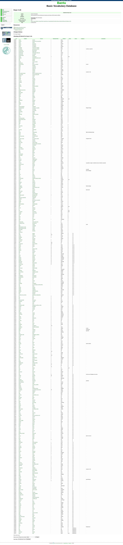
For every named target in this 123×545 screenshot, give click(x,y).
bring (20, 65)
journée (33, 364)
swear (20, 200)
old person (20, 467)
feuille (33, 252)
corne (33, 502)
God (19, 274)
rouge (33, 484)
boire (33, 95)
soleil (33, 355)
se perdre (34, 109)
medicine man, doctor (22, 294)
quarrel (20, 160)
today (20, 488)
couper (33, 83)
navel (20, 338)
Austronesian (63, 0)
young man (21, 243)
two (19, 210)
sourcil (33, 457)
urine (20, 428)
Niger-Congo (33, 21)
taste (19, 205)
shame (20, 515)
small (20, 303)
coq (33, 343)
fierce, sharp (21, 489)
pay (19, 150)
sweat (20, 356)
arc (33, 449)
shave (20, 183)
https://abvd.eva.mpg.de (55, 0)
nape (20, 508)
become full (21, 54)
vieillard (33, 467)
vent (33, 478)
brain (20, 384)
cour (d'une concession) (36, 389)
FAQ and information (5, 11)
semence (34, 255)
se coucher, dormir (35, 138)
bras (33, 444)
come (20, 77)
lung (19, 412)
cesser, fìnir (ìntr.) (35, 221)
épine (33, 424)
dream (20, 93)
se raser (33, 183)
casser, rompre (35, 61)
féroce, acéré (34, 489)
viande (33, 280)
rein (33, 328)
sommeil (33, 517)
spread (20, 192)
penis (20, 342)
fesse (33, 387)
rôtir (33, 168)
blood (20, 383)
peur (33, 297)
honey (20, 278)
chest (20, 497)
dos (33, 310)
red (19, 484)
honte (33, 515)
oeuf (33, 393)
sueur (33, 356)
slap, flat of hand (21, 516)
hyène (33, 405)
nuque (33, 508)
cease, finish (21, 221)
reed (19, 416)
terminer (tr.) (34, 223)
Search (3, 19)
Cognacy (82, 38)
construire (34, 66)
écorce (33, 448)
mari (33, 237)
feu (33, 366)
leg (19, 332)
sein (33, 385)
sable (33, 347)
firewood (20, 262)
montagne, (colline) (35, 334)
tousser (33, 78)
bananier (34, 380)
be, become (21, 50)
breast (20, 385)
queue (33, 526)
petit (33, 303)
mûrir (33, 166)
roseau (33, 416)
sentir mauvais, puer (35, 187)
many (20, 443)
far (19, 296)
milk (19, 439)
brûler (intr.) (34, 51)
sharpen (20, 182)
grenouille (34, 402)
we (19, 215)
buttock (20, 387)
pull (19, 156)
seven (20, 179)
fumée (33, 485)
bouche (33, 335)
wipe (19, 219)
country (20, 320)
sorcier (33, 241)
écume (33, 401)
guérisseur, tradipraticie (36, 294)
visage (33, 458)
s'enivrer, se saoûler (35, 107)
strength (20, 519)
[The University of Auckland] (6, 29)
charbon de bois (35, 388)
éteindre (33, 100)
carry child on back (22, 73)
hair (19, 251)
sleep (20, 517)
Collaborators (4, 12)
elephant (20, 270)
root (19, 344)
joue (33, 316)
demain (33, 371)
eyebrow (20, 457)
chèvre (33, 273)
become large (21, 55)
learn (20, 134)
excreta (20, 394)
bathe (20, 46)
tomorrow (20, 371)
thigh (19, 475)
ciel (33, 370)
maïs (33, 414)
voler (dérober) (35, 193)
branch (20, 451)
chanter (33, 184)
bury (19, 69)
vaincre (33, 147)
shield (20, 238)
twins (20, 292)
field (19, 525)
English (25, 38)
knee (19, 406)
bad (19, 365)
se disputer (34, 160)
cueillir (33, 228)
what (19, 216)
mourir (33, 87)
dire (33, 171)
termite (20, 257)
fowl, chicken (21, 271)
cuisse (33, 475)
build (19, 66)
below (20, 56)
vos (33, 220)
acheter (33, 70)
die (19, 87)
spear (20, 417)
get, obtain (20, 111)
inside (20, 325)
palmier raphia (34, 362)
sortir (33, 118)
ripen (20, 166)
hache (33, 374)
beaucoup (34, 443)
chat (33, 315)
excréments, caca (35, 394)
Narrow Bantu (59, 21)
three (20, 533)
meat (19, 280)
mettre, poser (34, 159)
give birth (20, 114)
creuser (33, 88)
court (33, 302)
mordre (33, 59)
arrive (20, 42)
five (19, 373)
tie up (20, 207)
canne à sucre (34, 353)
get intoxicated (21, 107)
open (20, 146)
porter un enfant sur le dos (37, 73)
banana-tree (21, 380)
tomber (33, 101)
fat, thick (20, 397)
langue (33, 260)
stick (19, 474)
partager (33, 91)
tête (33, 403)
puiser (33, 92)
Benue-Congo (48, 21)
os (32, 247)
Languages (4, 17)
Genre (76, 38)
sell (19, 175)
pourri (33, 169)
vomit (20, 214)
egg (19, 393)
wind (19, 478)
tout (33, 528)
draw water (21, 92)
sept (33, 179)
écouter (33, 139)
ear (19, 392)
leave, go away (21, 136)
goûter (33, 205)
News (3, 15)
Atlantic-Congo (38, 21)
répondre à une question (36, 41)
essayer (33, 209)
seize (20, 174)
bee (19, 233)
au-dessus (34, 211)
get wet (20, 110)
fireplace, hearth (21, 433)
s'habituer (34, 106)
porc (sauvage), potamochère (37, 284)
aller (33, 115)
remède (33, 301)
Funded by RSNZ (6, 44)
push (19, 157)
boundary (20, 493)
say (19, 171)
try (19, 209)
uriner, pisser (34, 212)
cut (19, 83)
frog (19, 402)
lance (33, 417)
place (20, 469)
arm (19, 444)
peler (33, 151)
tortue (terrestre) (35, 291)
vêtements (34, 479)
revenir (33, 165)
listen (20, 139)
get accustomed (21, 106)
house (20, 503)
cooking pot (21, 498)
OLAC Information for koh (19, 28)
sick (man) (20, 239)
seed (19, 255)
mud (19, 337)
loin (33, 296)
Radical (64, 38)
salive (33, 420)
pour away (20, 155)
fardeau (33, 494)
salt (19, 346)
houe (33, 461)
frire (33, 105)
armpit (20, 375)
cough (20, 78)
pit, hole (20, 415)
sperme (33, 419)
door (19, 456)
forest (20, 501)
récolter (33, 161)
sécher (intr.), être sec (36, 52)
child (19, 234)
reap (19, 161)
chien (33, 269)
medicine (20, 301)
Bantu (70, 0)
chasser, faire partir (35, 74)
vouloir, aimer (34, 142)
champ (33, 525)
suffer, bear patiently (22, 197)
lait (32, 439)
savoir (33, 133)
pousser (33, 157)
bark (19, 448)
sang (33, 383)
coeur (33, 323)
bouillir (33, 60)
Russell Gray (61, 543)
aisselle (33, 375)
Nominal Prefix (55, 38)
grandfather (21, 275)
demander (34, 43)
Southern (55, 21)
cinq (33, 373)
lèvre (33, 466)
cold (19, 319)
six (19, 348)
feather (20, 250)
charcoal (20, 388)
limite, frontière (35, 493)
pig (19, 284)
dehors (33, 483)
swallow (20, 198)
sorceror (20, 241)
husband (20, 237)
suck (19, 196)
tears (19, 256)
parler (33, 188)
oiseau (33, 266)
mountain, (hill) (21, 334)
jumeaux (33, 292)
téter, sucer (34, 196)
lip (19, 466)
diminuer (33, 89)
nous (33, 215)
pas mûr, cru (34, 476)
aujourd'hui (34, 488)
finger (20, 361)
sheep (20, 287)
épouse (33, 242)
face (19, 458)
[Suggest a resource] (18, 29)
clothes (20, 479)
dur (33, 530)
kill (19, 130)
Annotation (103, 38)
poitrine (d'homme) (35, 497)
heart (20, 323)
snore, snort (21, 264)
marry (20, 143)
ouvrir (33, 146)
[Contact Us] (53, 543)
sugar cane (21, 353)
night (19, 339)
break (20, 61)
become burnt (21, 51)
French (41, 38)
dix (32, 206)
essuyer (33, 219)
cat (19, 315)
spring (20, 421)
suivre (33, 102)
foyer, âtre (34, 433)
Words (3, 18)
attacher (33, 207)
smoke (20, 485)
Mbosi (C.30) (69, 21)
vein (19, 360)
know (20, 133)
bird (19, 266)
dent (33, 425)
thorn (20, 424)
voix (33, 429)
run (19, 170)
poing (33, 434)
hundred (20, 324)
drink (19, 95)
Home (3, 9)
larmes (33, 256)
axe (19, 374)
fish (19, 293)
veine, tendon (34, 360)
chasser (33, 127)
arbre (33, 426)
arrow (20, 376)
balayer (33, 201)
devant (33, 531)
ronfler (33, 264)
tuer (33, 130)
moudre (33, 120)
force (33, 519)
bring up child (21, 64)
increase (20, 129)
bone (20, 247)
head (20, 403)
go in (19, 116)
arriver (33, 42)
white (20, 521)
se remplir (34, 54)
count (20, 79)
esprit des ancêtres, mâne (36, 305)
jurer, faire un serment (36, 200)
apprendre (34, 134)
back (19, 310)
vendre (33, 175)
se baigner (34, 46)
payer (33, 150)
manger (33, 97)
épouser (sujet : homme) (36, 143)
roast (19, 168)
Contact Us (4, 14)
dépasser (34, 148)
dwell (20, 96)
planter (33, 152)
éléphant (33, 270)
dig (19, 88)
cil (32, 499)
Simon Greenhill (56, 543)
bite (19, 59)
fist (19, 434)
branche (33, 451)
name (20, 507)
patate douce (34, 357)
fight (19, 225)
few (19, 298)
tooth (19, 425)
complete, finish (21, 223)
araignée (34, 289)
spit (19, 189)
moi (33, 128)
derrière (33, 492)
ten (19, 206)
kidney (20, 328)
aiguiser (33, 182)
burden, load (21, 494)
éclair (33, 465)
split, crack (20, 191)
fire (19, 366)
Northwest (64, 21)
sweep (20, 201)
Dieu (33, 274)
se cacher (34, 123)
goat (19, 273)
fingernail (20, 261)
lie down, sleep (21, 138)
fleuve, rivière (34, 470)
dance (20, 84)
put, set (20, 159)
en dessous (34, 56)
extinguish (20, 100)
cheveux (33, 251)
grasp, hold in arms (22, 119)
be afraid (20, 47)
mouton (33, 287)
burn (19, 68)
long (19, 333)
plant (19, 152)
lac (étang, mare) (35, 408)
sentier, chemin (35, 512)
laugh (20, 410)
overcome (20, 147)
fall (19, 101)
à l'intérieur (34, 325)
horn (19, 502)
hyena (20, 405)
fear (19, 297)
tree (19, 426)
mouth (20, 335)
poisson (33, 293)
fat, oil (20, 248)
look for (20, 141)
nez (33, 511)
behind (20, 492)
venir (33, 77)
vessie (33, 312)
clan (19, 453)
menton (33, 452)
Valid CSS (70, 543)
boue (33, 337)
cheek (20, 316)
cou (33, 510)
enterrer (33, 69)
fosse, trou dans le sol (36, 415)
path (19, 512)
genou (33, 406)
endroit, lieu (34, 469)
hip (19, 460)
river (19, 470)
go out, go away (21, 118)
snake (20, 288)
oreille (33, 392)
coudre (33, 180)
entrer (33, 116)
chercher (33, 141)
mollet (33, 314)
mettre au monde (35, 114)
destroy (20, 86)
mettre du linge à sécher (36, 178)
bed (19, 311)
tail (19, 526)
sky (19, 370)
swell (20, 202)
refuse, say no (21, 164)
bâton (33, 474)
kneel (20, 132)
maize (20, 414)
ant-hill (20, 306)
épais (33, 397)
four (19, 367)
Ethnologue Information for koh (20, 27)
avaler (33, 198)
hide (19, 123)
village (20, 520)
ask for (20, 43)
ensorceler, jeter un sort (36, 57)
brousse (33, 496)
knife (19, 329)
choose (20, 75)
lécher (33, 137)
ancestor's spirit (21, 305)
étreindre (34, 119)
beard (20, 246)
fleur (33, 398)
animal (20, 265)
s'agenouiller (34, 132)
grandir (33, 55)
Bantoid (52, 21)
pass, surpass (21, 148)
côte (33, 253)
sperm (20, 419)
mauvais (33, 365)
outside (20, 483)
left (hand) (20, 442)
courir (33, 170)
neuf (33, 369)
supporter (34, 197)
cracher (33, 189)
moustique (34, 283)
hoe (19, 461)
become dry (21, 52)
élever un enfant (35, 64)
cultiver (33, 82)
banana (20, 379)
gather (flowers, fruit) (22, 228)
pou (33, 279)
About (3, 10)
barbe (33, 246)
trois (33, 533)
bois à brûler (34, 262)
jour (33, 321)
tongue (20, 260)
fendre (33, 191)
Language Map (4, 21)
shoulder (20, 471)
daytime (20, 364)
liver (19, 411)
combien (33, 125)
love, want (20, 142)
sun (19, 355)
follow (20, 102)
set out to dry (21, 178)
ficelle (33, 352)
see (19, 173)
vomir (33, 214)
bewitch (20, 57)
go (19, 115)
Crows (67, 0)
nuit (33, 339)
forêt (33, 501)
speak (20, 188)
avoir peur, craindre (35, 47)
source (33, 421)
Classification (4, 20)
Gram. (70, 38)
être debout (34, 487)
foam (19, 401)
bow (19, 449)
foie (33, 411)
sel (32, 346)
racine (33, 344)
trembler (33, 230)
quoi (33, 216)
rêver (33, 93)
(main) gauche (34, 442)
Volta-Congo (43, 21)
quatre (33, 367)
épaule (33, 471)
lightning (20, 465)
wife (19, 242)
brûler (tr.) (34, 68)
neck (19, 510)
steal (19, 193)
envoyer (33, 177)
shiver (20, 230)
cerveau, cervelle (35, 384)
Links (3, 13)
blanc (33, 521)
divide (20, 91)
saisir (33, 174)
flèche (33, 376)
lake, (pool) (21, 408)
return (20, 165)
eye (19, 396)
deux (33, 210)
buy (19, 70)
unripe (20, 476)
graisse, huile (34, 248)
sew (19, 180)
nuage (33, 455)
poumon (33, 412)
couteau (33, 329)
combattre (34, 225)
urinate (20, 212)
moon (20, 282)
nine (19, 369)
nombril (33, 338)
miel (33, 278)
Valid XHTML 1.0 (65, 543)
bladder (20, 312)
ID (16, 38)
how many (20, 125)
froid (33, 319)
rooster (20, 343)
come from (20, 232)
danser (33, 84)
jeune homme (34, 243)
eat (19, 97)
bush (19, 496)
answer (20, 41)
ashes (20, 307)
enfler (33, 202)
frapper (33, 124)
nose (19, 511)
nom (33, 507)
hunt (19, 127)
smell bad (20, 187)
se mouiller (34, 110)
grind (20, 120)
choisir (33, 75)
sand (19, 347)
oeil (33, 396)
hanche (33, 460)
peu (33, 298)
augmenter (34, 129)
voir (33, 173)
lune (33, 282)
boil (19, 60)
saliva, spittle (21, 420)
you (19, 220)
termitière (34, 306)
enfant (33, 234)
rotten (20, 169)
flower (20, 398)
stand (20, 487)
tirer (33, 156)
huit (33, 98)
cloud (20, 455)
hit (19, 124)
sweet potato (21, 357)
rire (33, 410)
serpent (33, 288)
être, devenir (34, 50)
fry (19, 105)
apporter (33, 65)
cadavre (33, 480)
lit (32, 311)
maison (33, 503)
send (19, 177)
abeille (33, 233)
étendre (33, 192)
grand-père (34, 275)
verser (33, 155)
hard (19, 530)
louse (20, 279)
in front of (20, 531)
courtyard (20, 389)
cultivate (20, 82)
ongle (33, 261)
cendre (33, 307)
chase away (21, 74)
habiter (33, 96)
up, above (20, 211)
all (19, 528)
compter (33, 79)
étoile (33, 351)
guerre (33, 430)
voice (20, 429)
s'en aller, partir (35, 136)
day (19, 321)
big (19, 529)
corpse (20, 480)
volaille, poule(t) (35, 271)
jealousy (20, 462)
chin (19, 452)
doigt (33, 361)
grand (33, 529)
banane (33, 379)
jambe (33, 332)
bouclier (33, 238)
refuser (33, 164)
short (19, 302)
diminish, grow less (22, 89)
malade (33, 239)
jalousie (33, 462)
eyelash (20, 499)
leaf (19, 252)
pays (33, 320)
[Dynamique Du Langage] (6, 34)
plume (33, 250)
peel (19, 151)
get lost (20, 109)
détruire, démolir (35, 86)
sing (19, 184)
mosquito (20, 283)
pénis (33, 342)
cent (33, 324)
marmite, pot (34, 498)
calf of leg (20, 314)
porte (33, 456)
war (19, 430)
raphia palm (21, 362)
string (20, 352)
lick (19, 137)
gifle (33, 516)
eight (19, 98)
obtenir (33, 111)
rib (19, 253)
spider (20, 289)
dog (19, 269)
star (19, 351)
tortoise (20, 291)
